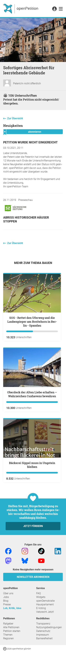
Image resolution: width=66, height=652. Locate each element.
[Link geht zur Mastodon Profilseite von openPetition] (8, 560)
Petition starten (11, 631)
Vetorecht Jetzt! (45, 611)
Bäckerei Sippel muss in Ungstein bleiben (32, 465)
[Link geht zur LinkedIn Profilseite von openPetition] (58, 550)
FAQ (38, 593)
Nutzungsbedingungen (49, 627)
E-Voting (41, 608)
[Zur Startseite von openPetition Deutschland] (21, 8)
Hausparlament (45, 604)
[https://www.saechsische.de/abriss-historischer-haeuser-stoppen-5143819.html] (15, 212)
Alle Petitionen (11, 627)
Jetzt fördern (33, 526)
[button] (54, 9)
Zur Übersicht (15, 118)
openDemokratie (45, 600)
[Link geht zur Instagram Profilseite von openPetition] (25, 550)
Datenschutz (43, 631)
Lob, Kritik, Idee (12, 608)
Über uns (8, 593)
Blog (5, 600)
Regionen (8, 638)
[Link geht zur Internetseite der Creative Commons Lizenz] (5, 648)
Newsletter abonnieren (33, 576)
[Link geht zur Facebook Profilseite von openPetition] (8, 550)
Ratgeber (8, 623)
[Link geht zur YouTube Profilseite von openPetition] (41, 560)
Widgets (40, 597)
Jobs (6, 597)
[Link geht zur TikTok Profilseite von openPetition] (41, 550)
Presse (7, 604)
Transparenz (43, 623)
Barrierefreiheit (44, 638)
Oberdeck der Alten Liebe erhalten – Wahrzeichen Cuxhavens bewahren (32, 394)
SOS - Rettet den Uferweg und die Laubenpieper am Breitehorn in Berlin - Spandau (32, 321)
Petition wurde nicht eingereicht (30, 142)
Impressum (42, 634)
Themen (7, 634)
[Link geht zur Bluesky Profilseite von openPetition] (25, 560)
